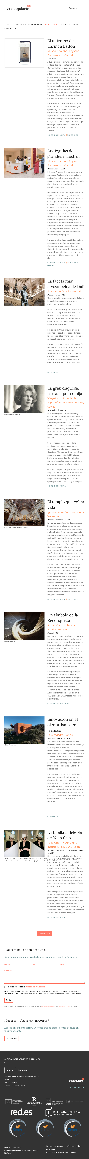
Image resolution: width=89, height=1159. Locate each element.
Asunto (62, 964)
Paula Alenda (20, 1150)
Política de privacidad (48, 1006)
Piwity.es (7, 1153)
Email (34, 964)
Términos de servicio (64, 1006)
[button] (83, 8)
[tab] (10, 1070)
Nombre (7, 964)
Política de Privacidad (35, 986)
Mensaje (8, 971)
